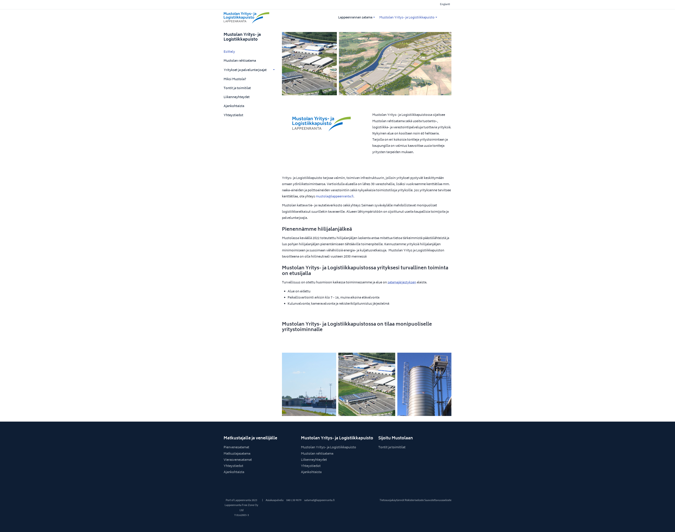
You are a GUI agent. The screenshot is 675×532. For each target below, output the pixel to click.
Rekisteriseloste (414, 500)
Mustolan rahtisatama (240, 61)
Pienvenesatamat (236, 447)
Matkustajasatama (237, 454)
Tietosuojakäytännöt (392, 500)
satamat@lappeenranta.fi (319, 500)
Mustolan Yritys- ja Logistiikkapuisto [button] (407, 18)
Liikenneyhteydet (237, 97)
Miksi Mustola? (235, 79)
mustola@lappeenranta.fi (334, 197)
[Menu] (374, 18)
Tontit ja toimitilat (237, 88)
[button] (273, 70)
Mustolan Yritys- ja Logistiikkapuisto (242, 37)
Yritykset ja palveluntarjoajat (245, 70)
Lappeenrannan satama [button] (355, 18)
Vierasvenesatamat (238, 460)
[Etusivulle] (259, 18)
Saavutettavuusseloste (437, 500)
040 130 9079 (293, 500)
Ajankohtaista (234, 106)
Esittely (229, 52)
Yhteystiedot (233, 115)
